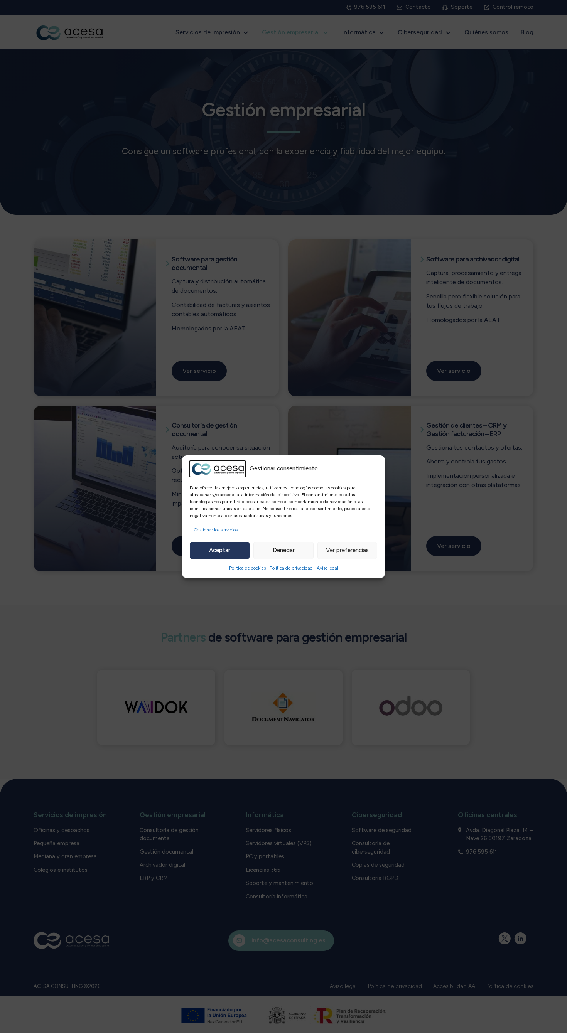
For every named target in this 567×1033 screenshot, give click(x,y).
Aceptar (219, 550)
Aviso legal (327, 568)
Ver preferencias (347, 550)
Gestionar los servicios (216, 530)
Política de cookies (247, 568)
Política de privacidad (291, 568)
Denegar (284, 550)
